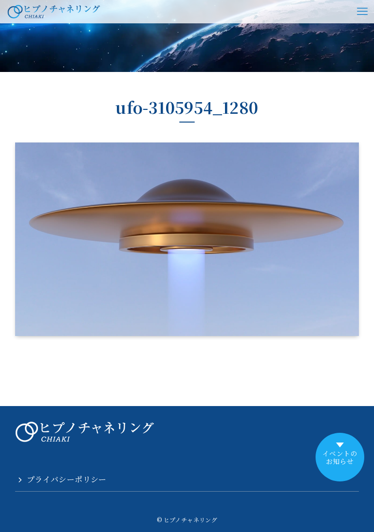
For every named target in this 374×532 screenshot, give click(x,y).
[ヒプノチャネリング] (53, 11)
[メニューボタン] (362, 11)
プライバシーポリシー (67, 479)
